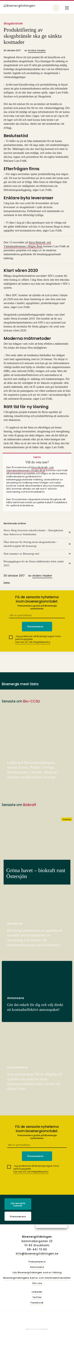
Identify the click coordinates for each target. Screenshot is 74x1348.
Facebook (37, 1302)
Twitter (37, 1297)
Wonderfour (43, 1329)
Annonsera (37, 1267)
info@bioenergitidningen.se (37, 1253)
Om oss (37, 1283)
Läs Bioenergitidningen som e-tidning (37, 1272)
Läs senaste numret (18, 1204)
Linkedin (37, 1292)
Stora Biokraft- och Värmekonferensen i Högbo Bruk (30, 469)
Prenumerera (18, 1216)
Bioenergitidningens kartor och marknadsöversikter (37, 1278)
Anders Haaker (37, 50)
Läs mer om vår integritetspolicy (32, 642)
